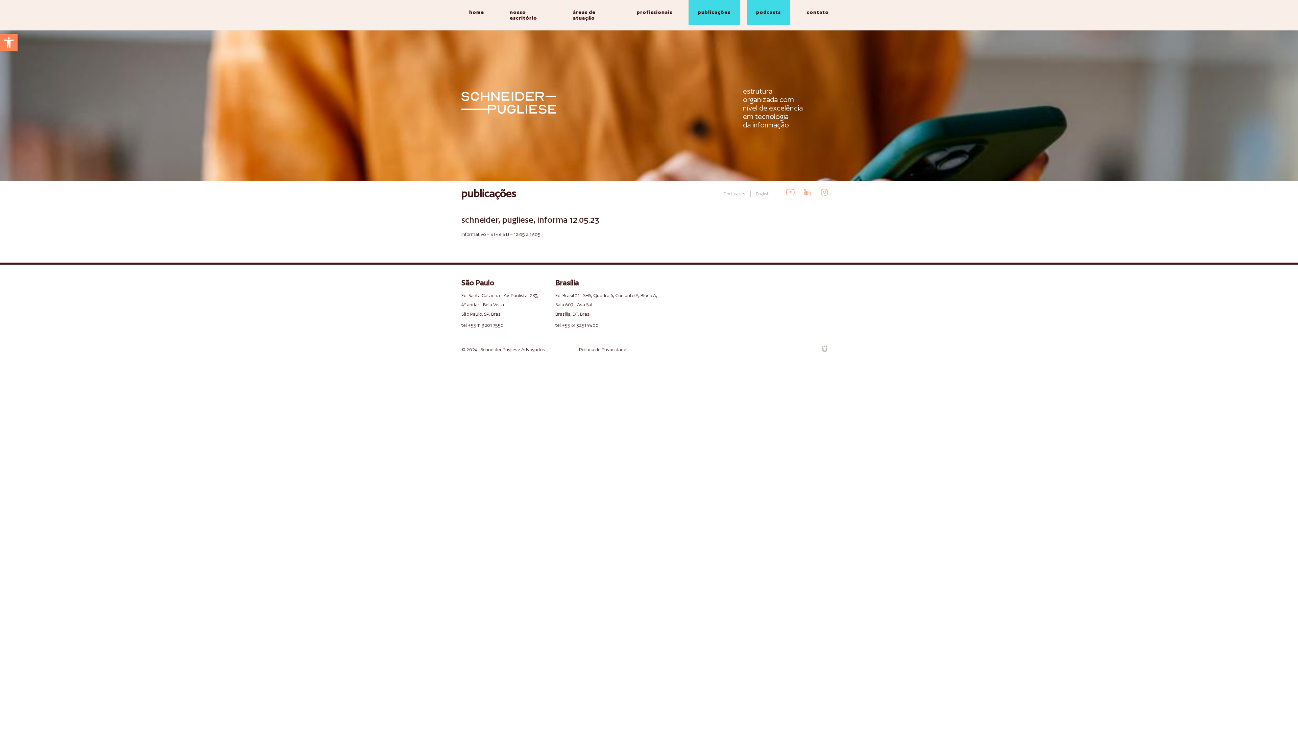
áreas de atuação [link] (584, 15)
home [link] (476, 12)
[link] (9, 42)
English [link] (763, 193)
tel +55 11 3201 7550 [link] (482, 325)
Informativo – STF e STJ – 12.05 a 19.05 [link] (500, 234)
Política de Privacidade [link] (602, 349)
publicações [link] (714, 12)
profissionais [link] (654, 12)
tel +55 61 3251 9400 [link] (577, 325)
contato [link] (818, 12)
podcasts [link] (768, 12)
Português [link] (734, 193)
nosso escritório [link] (523, 15)
